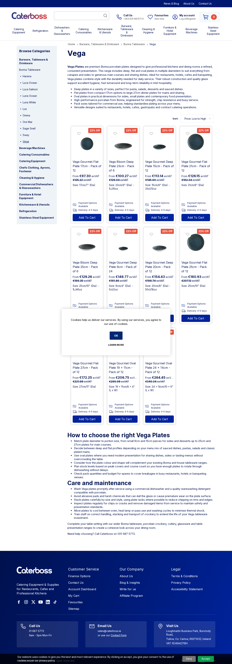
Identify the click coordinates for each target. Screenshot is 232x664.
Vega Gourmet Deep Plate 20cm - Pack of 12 (159, 267)
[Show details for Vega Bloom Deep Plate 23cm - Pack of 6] (123, 142)
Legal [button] (175, 569)
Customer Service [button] (83, 569)
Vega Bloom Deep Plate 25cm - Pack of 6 (85, 267)
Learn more (116, 344)
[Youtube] (40, 602)
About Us (188, 3)
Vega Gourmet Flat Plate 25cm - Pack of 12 (194, 267)
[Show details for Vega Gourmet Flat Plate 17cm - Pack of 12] (87, 142)
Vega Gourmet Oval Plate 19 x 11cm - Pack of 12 (122, 367)
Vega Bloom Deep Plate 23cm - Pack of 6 (121, 166)
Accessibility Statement (187, 589)
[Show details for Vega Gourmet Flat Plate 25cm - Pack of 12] (195, 243)
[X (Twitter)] (33, 602)
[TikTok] (55, 602)
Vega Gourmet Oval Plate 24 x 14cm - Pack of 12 (158, 367)
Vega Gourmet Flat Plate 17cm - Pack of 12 (87, 166)
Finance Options (79, 576)
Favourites (75, 602)
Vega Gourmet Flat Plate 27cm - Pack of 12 (85, 367)
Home (71, 44)
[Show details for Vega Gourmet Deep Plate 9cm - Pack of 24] (123, 243)
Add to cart (87, 217)
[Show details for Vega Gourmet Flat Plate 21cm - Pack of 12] (195, 142)
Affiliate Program (131, 595)
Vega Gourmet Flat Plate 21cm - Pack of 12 (195, 166)
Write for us (128, 589)
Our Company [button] (132, 569)
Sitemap (73, 609)
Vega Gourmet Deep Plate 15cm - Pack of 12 (159, 166)
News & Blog (171, 3)
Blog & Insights (130, 582)
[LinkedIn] (48, 602)
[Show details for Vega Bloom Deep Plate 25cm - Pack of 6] (87, 243)
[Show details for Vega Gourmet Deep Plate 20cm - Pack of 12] (159, 243)
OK (116, 335)
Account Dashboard (82, 589)
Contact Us (205, 3)
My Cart (73, 595)
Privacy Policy (181, 582)
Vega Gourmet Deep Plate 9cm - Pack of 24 (123, 267)
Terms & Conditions (184, 576)
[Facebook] (19, 602)
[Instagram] (26, 602)
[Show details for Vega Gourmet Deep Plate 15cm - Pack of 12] (159, 142)
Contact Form (119, 635)
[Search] (105, 15)
